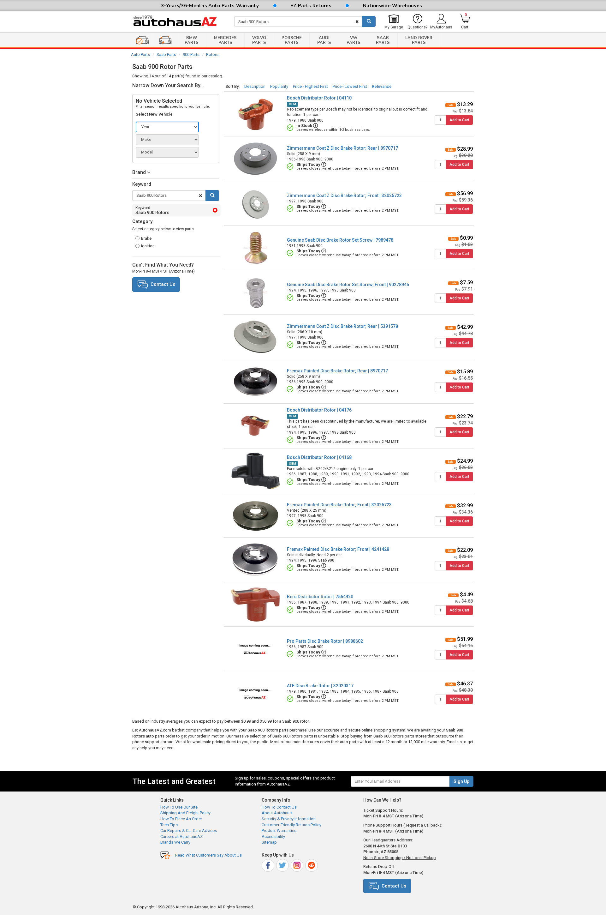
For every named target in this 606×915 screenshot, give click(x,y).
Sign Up (461, 781)
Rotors (212, 54)
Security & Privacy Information (289, 818)
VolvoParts (259, 40)
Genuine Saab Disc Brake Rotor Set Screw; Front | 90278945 (348, 284)
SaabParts (383, 40)
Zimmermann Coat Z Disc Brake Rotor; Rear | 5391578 (342, 326)
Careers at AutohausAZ (181, 836)
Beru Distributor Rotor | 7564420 (320, 596)
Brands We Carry (175, 842)
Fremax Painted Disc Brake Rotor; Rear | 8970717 (337, 370)
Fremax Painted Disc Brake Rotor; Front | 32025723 (339, 504)
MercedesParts (225, 40)
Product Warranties (279, 830)
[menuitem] (394, 21)
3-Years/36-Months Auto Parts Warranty (210, 6)
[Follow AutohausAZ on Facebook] (268, 864)
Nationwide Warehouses (392, 6)
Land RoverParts (418, 40)
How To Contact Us (279, 807)
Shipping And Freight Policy (185, 812)
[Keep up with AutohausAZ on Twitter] (283, 864)
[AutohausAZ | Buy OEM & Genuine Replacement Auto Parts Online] (178, 21)
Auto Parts (140, 54)
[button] (175, 172)
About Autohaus (277, 812)
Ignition (148, 246)
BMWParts (192, 40)
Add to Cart (459, 120)
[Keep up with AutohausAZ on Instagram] (297, 864)
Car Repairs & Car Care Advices (188, 830)
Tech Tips (169, 824)
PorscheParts (292, 40)
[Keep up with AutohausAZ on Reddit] (312, 864)
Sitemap (269, 842)
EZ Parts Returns (310, 6)
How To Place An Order (181, 818)
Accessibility (273, 836)
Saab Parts (166, 54)
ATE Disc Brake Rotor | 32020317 (320, 685)
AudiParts (324, 40)
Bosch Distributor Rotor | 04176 (319, 409)
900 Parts (191, 54)
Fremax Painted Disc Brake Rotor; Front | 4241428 (338, 549)
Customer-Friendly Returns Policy (291, 824)
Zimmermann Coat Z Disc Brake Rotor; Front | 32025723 (344, 195)
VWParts (353, 40)
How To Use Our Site (179, 807)
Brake (146, 238)
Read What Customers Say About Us (208, 855)
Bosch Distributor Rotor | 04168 (319, 457)
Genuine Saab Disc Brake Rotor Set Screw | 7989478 (340, 240)
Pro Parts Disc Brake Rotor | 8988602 (325, 641)
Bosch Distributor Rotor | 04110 (319, 97)
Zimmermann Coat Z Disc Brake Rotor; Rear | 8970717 (342, 148)
